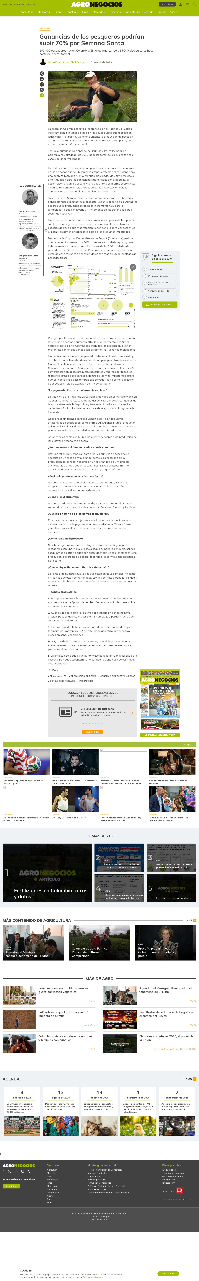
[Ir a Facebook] (3, 1171)
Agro (92, 1001)
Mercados (99, 12)
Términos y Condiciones (99, 1183)
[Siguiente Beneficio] (132, 713)
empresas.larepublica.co (174, 1176)
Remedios (115, 12)
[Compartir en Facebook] (42, 84)
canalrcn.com (168, 1179)
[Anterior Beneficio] (53, 713)
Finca (85, 12)
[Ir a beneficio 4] (92, 723)
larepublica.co (169, 1170)
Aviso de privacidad (96, 1179)
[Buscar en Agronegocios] (194, 4)
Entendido (168, 1274)
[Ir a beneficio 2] (86, 723)
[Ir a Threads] (29, 1171)
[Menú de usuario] (180, 4)
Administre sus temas (161, 304)
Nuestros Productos (97, 1173)
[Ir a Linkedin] (16, 1171)
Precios (161, 12)
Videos (174, 12)
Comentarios (132, 12)
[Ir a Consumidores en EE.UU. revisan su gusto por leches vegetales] (19, 995)
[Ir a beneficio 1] (83, 723)
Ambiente (89, 1025)
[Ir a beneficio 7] (102, 723)
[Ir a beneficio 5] (95, 723)
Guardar (42, 95)
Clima (57, 12)
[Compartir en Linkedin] (42, 79)
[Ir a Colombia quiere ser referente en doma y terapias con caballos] (19, 1043)
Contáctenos (93, 1176)
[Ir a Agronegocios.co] (19, 1165)
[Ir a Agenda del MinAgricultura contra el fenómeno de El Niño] (120, 995)
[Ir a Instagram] (22, 1171)
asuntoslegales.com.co (173, 1173)
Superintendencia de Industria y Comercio (108, 1192)
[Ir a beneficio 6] (99, 723)
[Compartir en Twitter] (42, 73)
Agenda (149, 12)
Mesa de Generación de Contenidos (104, 1170)
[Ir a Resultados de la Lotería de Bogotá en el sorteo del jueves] (120, 1019)
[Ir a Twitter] (9, 1171)
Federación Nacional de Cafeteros (175, 1049)
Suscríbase (167, 4)
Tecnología (71, 12)
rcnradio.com (168, 1183)
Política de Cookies (96, 1189)
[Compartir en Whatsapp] (42, 90)
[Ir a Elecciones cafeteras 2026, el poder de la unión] (120, 1043)
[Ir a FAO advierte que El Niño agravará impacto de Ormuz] (19, 1019)
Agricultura (27, 12)
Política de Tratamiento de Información (106, 1186)
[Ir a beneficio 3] (89, 723)
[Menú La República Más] (187, 4)
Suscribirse (11, 1186)
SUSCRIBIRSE (92, 732)
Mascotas (44, 12)
